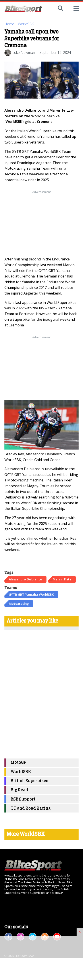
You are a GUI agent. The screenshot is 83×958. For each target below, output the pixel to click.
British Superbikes (29, 781)
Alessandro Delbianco (25, 579)
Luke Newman (23, 52)
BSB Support (23, 799)
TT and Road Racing (31, 808)
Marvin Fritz (62, 579)
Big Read (19, 790)
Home (9, 23)
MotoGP (18, 762)
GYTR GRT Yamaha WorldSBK (31, 594)
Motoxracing (19, 603)
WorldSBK (26, 23)
